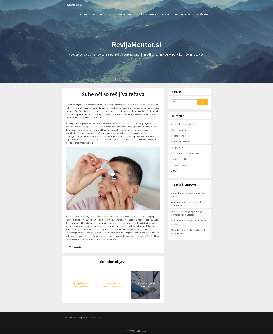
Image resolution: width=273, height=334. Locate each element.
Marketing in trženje (181, 141)
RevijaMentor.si (74, 4)
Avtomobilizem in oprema (184, 124)
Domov (83, 13)
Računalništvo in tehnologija (185, 153)
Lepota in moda (182, 13)
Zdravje (165, 13)
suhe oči (77, 246)
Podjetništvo (202, 13)
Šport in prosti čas (102, 13)
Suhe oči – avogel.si (83, 108)
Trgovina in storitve (126, 13)
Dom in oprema (148, 13)
